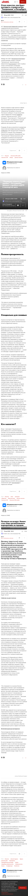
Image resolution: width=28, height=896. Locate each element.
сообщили (4, 130)
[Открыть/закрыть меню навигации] (15, 2)
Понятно (22, 887)
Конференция (9, 866)
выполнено (12, 64)
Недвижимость (18, 864)
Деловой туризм (14, 859)
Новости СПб (4, 157)
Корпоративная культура (7, 862)
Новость (7, 156)
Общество (3, 498)
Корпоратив (12, 860)
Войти (23, 1)
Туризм (21, 859)
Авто (12, 496)
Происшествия (11, 498)
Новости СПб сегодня (15, 156)
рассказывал (15, 482)
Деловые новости (18, 157)
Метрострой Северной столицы (13, 26)
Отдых (16, 862)
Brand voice (16, 866)
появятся (19, 114)
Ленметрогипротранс (18, 58)
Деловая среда (4, 860)
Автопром (17, 496)
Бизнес (3, 866)
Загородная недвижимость (7, 864)
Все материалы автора (7, 22)
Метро (11, 157)
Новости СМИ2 (5, 172)
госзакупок (4, 40)
